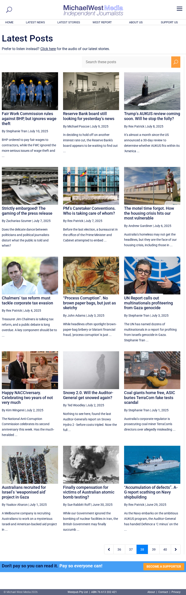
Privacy (176, 592)
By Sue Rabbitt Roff (77, 504)
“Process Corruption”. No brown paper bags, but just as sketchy (89, 303)
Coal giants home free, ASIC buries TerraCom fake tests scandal (149, 397)
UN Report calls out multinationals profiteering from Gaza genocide (148, 303)
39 (154, 549)
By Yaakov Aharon (15, 504)
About (151, 592)
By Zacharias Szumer (17, 221)
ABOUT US (136, 22)
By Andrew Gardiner (138, 226)
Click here (48, 49)
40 (165, 549)
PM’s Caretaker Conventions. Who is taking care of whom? (89, 211)
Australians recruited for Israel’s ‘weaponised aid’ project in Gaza (24, 492)
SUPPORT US (169, 22)
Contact (163, 592)
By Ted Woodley (74, 405)
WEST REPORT (102, 22)
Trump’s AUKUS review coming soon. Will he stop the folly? (152, 116)
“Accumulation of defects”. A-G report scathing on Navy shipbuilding (151, 492)
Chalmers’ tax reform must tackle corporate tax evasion (27, 300)
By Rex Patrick (134, 126)
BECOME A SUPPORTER (164, 566)
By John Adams (74, 315)
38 (142, 549)
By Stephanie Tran (14, 131)
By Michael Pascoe (76, 126)
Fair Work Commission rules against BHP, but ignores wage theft (29, 118)
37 (131, 549)
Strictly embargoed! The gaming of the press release (27, 211)
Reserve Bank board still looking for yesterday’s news (88, 116)
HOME (9, 22)
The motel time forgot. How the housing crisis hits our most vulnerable (149, 213)
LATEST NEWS (35, 22)
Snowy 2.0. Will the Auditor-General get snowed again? (88, 395)
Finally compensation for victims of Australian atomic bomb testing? (88, 492)
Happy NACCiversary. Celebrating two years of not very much (27, 397)
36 (119, 549)
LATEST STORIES (68, 22)
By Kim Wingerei (13, 410)
